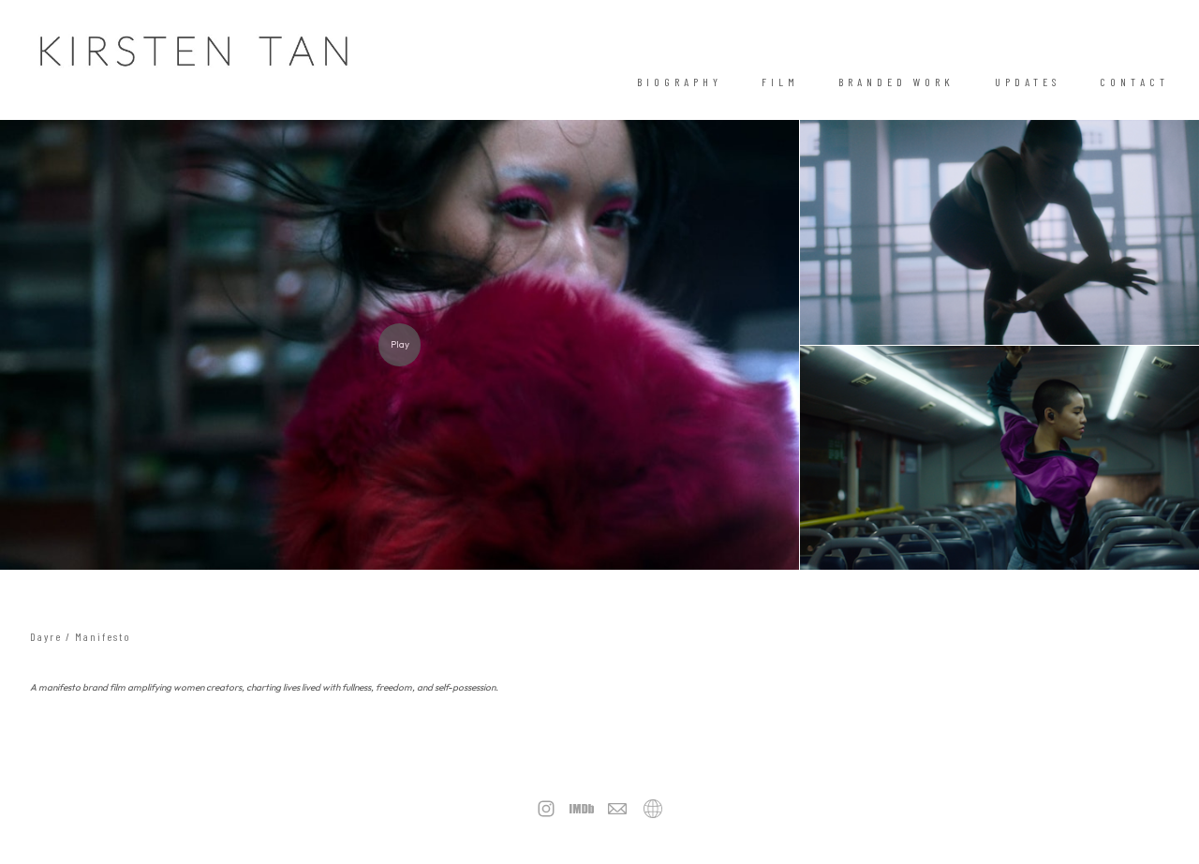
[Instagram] (546, 809)
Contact (1134, 81)
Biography (679, 81)
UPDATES (1027, 81)
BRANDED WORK (896, 81)
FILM (780, 81)
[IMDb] (582, 809)
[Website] (653, 809)
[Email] (617, 809)
